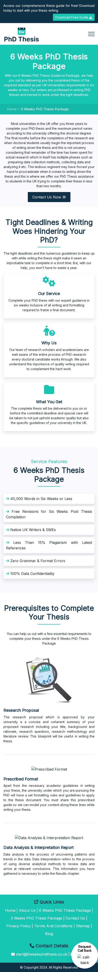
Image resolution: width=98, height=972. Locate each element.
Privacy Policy (18, 926)
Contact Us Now (47, 197)
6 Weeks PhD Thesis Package (65, 910)
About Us (27, 910)
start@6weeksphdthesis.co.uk (41, 954)
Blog (49, 933)
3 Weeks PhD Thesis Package (36, 918)
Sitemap (83, 926)
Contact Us (75, 918)
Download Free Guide (72, 17)
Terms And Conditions (53, 926)
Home (12, 109)
